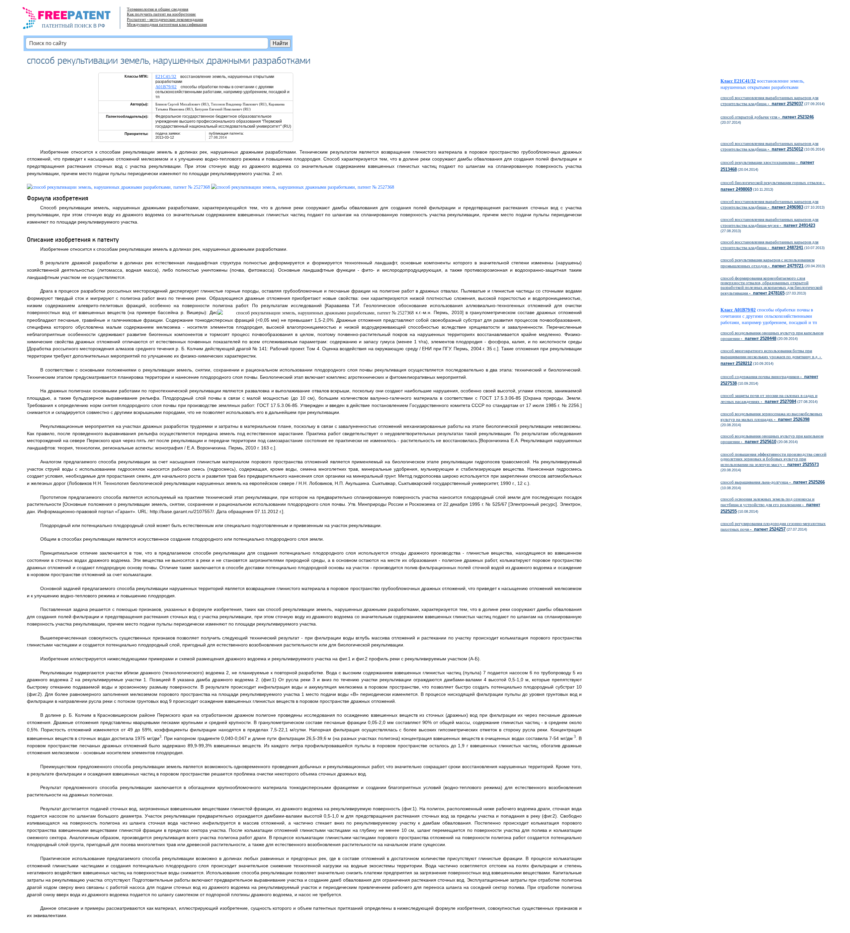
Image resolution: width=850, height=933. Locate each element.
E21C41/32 (165, 76)
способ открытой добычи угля (767, 116)
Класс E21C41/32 (738, 81)
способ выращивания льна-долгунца (773, 482)
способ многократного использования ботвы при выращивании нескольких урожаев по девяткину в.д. (771, 357)
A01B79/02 (166, 86)
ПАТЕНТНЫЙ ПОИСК (67, 26)
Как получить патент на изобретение (161, 14)
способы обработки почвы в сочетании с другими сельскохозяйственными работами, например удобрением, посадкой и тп (771, 316)
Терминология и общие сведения (157, 9)
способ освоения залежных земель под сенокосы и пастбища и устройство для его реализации (770, 505)
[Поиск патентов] (73, 20)
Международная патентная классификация (167, 24)
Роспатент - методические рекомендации (165, 19)
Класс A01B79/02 (738, 309)
